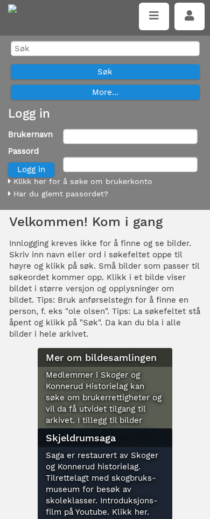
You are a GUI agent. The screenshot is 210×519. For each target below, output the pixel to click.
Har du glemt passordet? (59, 193)
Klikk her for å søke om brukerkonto (81, 181)
